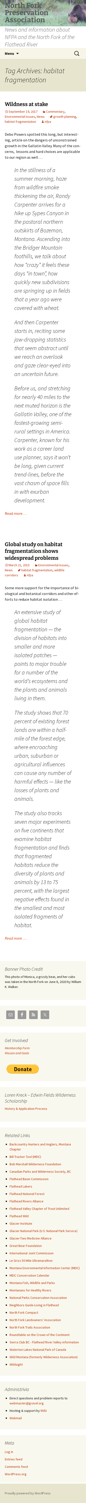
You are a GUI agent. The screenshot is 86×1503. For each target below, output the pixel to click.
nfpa (48, 121)
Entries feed (13, 1459)
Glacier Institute (21, 1223)
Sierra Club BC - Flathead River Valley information (44, 1342)
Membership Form (17, 1048)
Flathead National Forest (27, 1194)
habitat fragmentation (20, 121)
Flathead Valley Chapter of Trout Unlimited (39, 1208)
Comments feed (16, 1466)
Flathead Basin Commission (29, 1179)
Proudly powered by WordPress (28, 1493)
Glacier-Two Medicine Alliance (31, 1238)
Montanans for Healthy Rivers (30, 1290)
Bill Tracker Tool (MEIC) (25, 1157)
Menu (9, 53)
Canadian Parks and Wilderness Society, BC (40, 1171)
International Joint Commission (32, 1253)
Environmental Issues (20, 116)
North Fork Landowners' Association (35, 1320)
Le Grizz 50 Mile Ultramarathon (31, 1260)
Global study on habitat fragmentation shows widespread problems (34, 551)
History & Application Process (26, 1108)
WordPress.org (16, 1474)
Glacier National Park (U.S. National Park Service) (43, 1231)
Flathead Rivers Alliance (26, 1201)
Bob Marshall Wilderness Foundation (35, 1164)
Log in (9, 1452)
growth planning (64, 116)
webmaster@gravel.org (27, 1403)
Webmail (16, 1418)
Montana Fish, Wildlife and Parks (32, 1283)
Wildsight (16, 1364)
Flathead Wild (19, 1216)
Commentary (55, 111)
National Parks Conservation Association (38, 1297)
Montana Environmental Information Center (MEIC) (45, 1268)
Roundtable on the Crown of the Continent (40, 1335)
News (41, 116)
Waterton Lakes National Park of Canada (38, 1349)
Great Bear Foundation (26, 1246)
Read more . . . (16, 513)
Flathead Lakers (21, 1186)
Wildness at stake (26, 104)
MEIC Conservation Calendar (29, 1275)
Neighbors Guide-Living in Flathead (34, 1305)
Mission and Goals (17, 1053)
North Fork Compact (24, 1312)
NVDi (44, 1410)
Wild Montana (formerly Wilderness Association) (44, 1357)
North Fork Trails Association (30, 1327)
